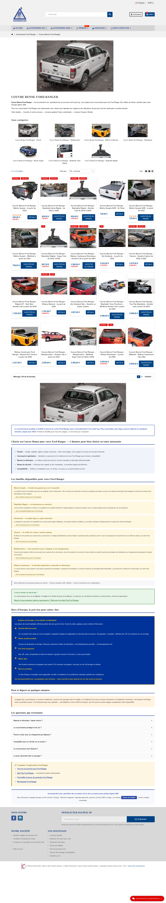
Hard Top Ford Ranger (25, 773)
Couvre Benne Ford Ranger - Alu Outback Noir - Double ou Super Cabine (83, 304)
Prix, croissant (75, 171)
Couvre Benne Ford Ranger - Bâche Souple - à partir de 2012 (24, 208)
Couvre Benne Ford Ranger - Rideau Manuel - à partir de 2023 (54, 304)
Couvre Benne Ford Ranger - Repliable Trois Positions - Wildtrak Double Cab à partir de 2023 (112, 305)
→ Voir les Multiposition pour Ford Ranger (27, 558)
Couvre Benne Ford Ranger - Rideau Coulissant (101, 140)
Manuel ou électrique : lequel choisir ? (28, 720)
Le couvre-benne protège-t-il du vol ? (27, 728)
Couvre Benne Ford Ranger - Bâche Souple (28, 161)
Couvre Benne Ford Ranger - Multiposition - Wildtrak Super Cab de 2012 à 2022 (83, 354)
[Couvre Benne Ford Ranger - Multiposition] (65, 130)
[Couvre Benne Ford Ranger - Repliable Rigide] (101, 151)
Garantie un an (54, 856)
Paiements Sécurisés (57, 842)
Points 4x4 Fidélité (129, 797)
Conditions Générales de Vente (24, 839)
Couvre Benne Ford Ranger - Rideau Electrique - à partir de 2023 (112, 354)
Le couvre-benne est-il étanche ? (26, 749)
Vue (141, 171)
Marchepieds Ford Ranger (27, 782)
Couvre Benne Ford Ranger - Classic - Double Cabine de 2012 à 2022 (141, 256)
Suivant (149, 377)
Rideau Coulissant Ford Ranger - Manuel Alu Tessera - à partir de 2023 (24, 354)
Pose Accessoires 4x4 (57, 849)
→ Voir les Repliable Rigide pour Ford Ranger (28, 511)
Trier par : (63, 171)
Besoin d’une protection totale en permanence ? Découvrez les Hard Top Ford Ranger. (46, 600)
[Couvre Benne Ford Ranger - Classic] (28, 130)
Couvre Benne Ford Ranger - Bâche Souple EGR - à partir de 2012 (141, 208)
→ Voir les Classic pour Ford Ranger (25, 541)
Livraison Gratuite (55, 835)
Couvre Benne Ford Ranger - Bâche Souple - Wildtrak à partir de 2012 (24, 256)
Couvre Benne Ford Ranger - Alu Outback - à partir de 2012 (112, 256)
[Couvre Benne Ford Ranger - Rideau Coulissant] (101, 130)
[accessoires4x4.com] (19, 14)
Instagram (20, 818)
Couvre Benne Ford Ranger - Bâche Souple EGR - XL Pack (112, 207)
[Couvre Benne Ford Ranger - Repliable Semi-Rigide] (65, 151)
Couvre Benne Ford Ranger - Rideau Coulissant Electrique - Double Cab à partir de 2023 (83, 256)
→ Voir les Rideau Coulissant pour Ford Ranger (29, 574)
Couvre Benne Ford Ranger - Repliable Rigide (101, 161)
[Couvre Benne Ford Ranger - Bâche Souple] (28, 151)
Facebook (13, 818)
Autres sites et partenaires (136, 866)
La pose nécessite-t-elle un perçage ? (28, 756)
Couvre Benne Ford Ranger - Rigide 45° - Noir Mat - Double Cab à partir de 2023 (24, 304)
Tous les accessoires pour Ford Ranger (32, 769)
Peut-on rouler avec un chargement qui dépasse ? (32, 735)
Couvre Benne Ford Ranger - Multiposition (64, 140)
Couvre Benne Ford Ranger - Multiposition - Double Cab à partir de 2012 (53, 354)
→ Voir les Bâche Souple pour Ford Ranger (27, 497)
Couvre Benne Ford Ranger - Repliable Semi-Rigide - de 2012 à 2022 (54, 208)
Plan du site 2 (18, 849)
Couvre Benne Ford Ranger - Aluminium (137, 140)
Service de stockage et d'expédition (62, 852)
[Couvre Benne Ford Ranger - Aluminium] (138, 130)
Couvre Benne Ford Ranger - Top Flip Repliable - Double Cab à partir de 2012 (141, 304)
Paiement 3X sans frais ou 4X (60, 839)
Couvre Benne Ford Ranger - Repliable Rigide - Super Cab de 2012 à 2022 (53, 256)
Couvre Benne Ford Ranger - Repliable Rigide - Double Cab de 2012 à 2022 (83, 208)
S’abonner (142, 819)
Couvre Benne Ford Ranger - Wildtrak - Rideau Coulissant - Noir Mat (141, 354)
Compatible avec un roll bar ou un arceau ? (30, 742)
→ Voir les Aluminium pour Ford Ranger (26, 525)
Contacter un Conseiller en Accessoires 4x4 (28, 842)
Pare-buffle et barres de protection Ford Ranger (35, 777)
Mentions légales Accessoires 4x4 (25, 835)
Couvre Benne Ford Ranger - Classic (28, 140)
